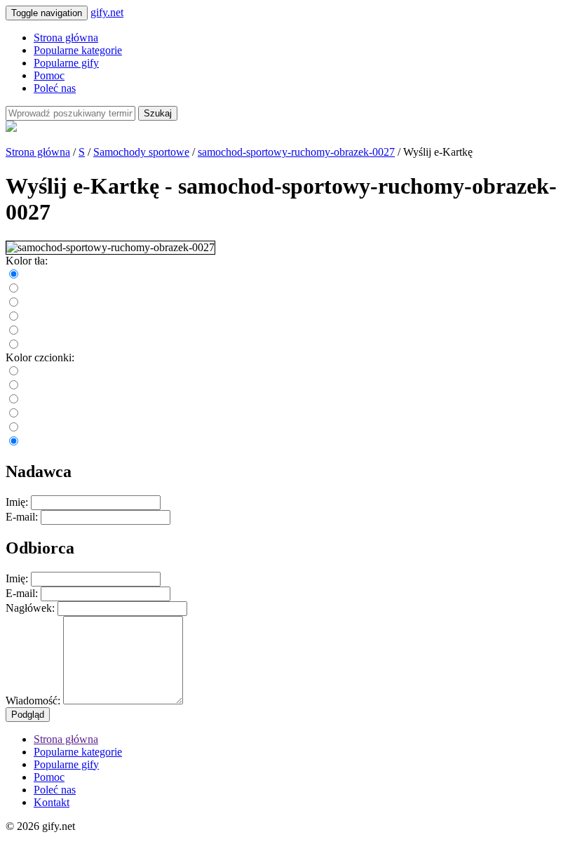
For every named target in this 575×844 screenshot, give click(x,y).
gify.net (106, 12)
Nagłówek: (30, 608)
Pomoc (49, 75)
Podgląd (27, 714)
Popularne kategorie (78, 50)
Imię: (17, 502)
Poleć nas (55, 88)
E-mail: (22, 517)
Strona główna (66, 37)
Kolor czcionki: (40, 357)
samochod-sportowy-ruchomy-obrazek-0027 (296, 152)
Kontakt (51, 802)
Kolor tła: (27, 261)
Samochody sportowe (141, 152)
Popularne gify (66, 63)
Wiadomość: (33, 700)
